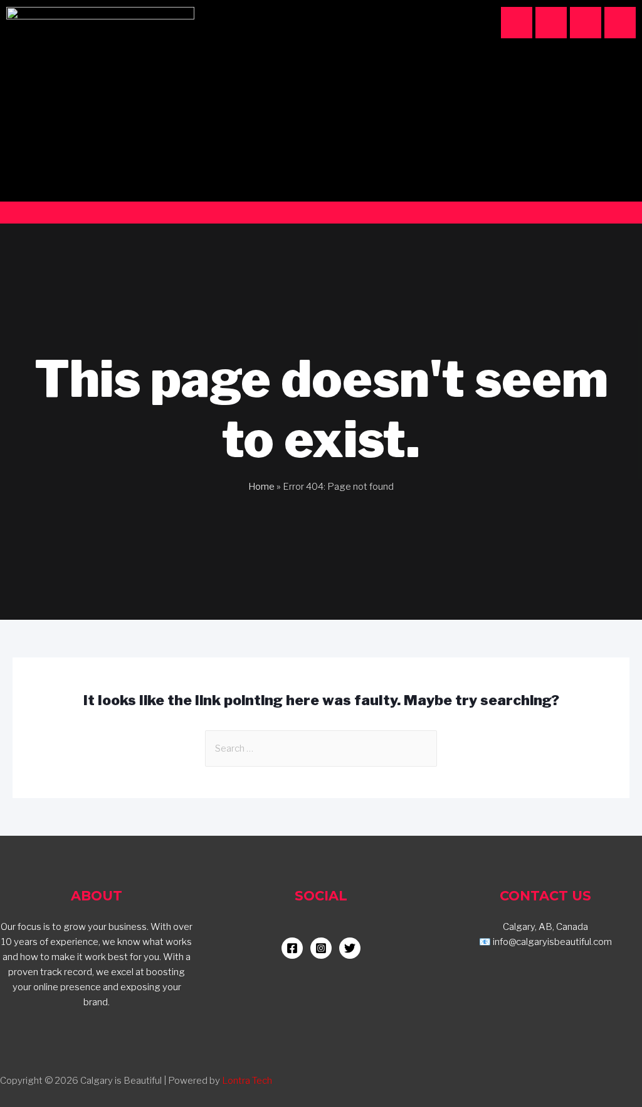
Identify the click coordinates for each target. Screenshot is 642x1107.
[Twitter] (620, 22)
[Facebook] (551, 22)
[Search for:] (321, 748)
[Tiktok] (585, 22)
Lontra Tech (247, 1080)
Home (261, 486)
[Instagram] (516, 22)
